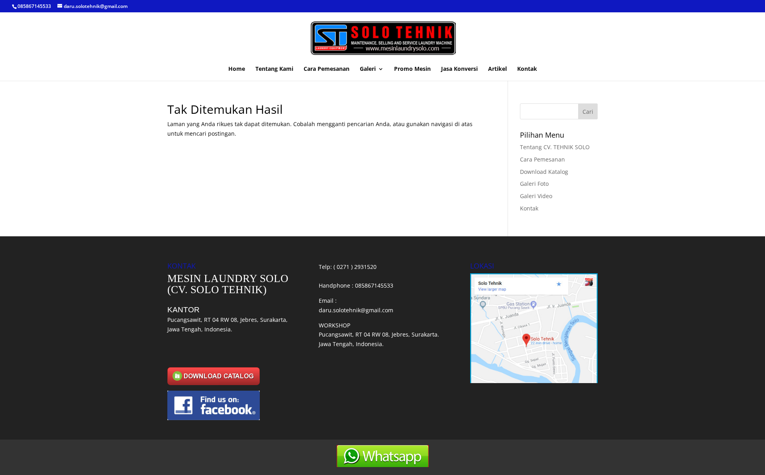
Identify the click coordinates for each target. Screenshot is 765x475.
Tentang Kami (274, 69)
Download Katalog (544, 171)
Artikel (497, 69)
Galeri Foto (534, 183)
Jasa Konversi (459, 69)
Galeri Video (536, 196)
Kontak (527, 69)
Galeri (368, 69)
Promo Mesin (412, 69)
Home (236, 69)
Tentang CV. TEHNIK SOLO (555, 147)
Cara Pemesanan (326, 69)
